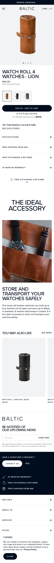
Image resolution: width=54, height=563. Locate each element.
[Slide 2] (26, 63)
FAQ (27, 463)
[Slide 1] (23, 63)
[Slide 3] (28, 63)
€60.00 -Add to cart (27, 108)
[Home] (27, 8)
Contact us (12, 463)
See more (47, 333)
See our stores (11, 128)
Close (10, 556)
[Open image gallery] (27, 32)
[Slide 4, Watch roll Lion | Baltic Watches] (31, 63)
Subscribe (43, 437)
